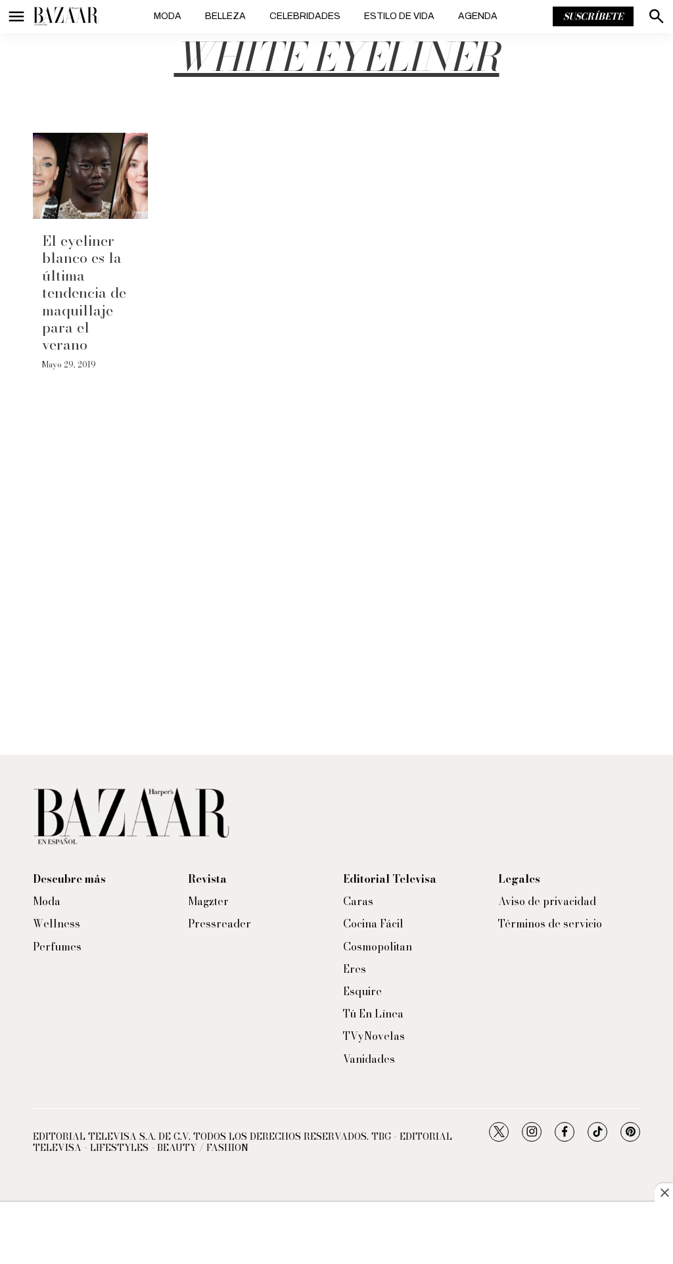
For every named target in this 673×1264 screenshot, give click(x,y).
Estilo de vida (399, 16)
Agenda (478, 16)
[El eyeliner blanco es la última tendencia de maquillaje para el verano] (90, 176)
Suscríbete (593, 16)
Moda (167, 16)
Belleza (225, 16)
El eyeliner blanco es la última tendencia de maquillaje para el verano (84, 292)
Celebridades (304, 16)
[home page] (66, 16)
